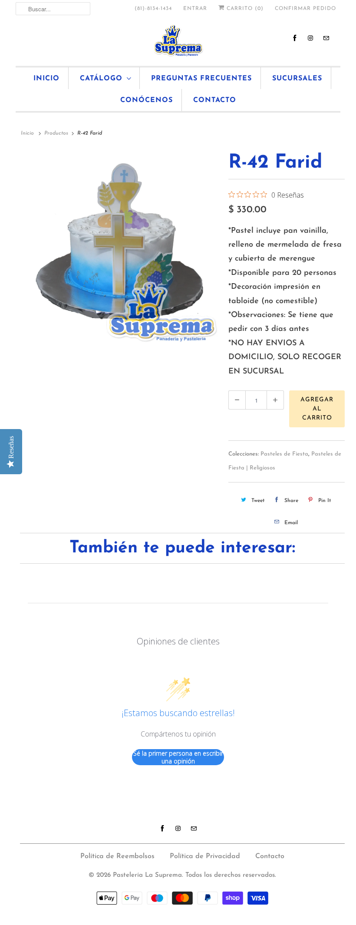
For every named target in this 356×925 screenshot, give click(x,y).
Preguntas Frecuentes (201, 78)
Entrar (195, 8)
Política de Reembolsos (117, 856)
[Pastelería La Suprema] (178, 40)
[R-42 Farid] (120, 248)
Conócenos (146, 100)
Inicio (46, 78)
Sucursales (297, 78)
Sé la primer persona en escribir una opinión (178, 757)
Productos (56, 133)
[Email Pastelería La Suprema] (326, 38)
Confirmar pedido (305, 8)
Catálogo (101, 78)
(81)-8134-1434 (153, 8)
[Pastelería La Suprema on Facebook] (294, 38)
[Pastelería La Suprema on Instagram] (310, 38)
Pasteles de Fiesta (284, 454)
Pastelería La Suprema (147, 875)
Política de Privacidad (205, 856)
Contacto (214, 100)
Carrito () (244, 8)
